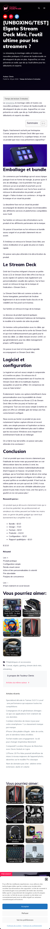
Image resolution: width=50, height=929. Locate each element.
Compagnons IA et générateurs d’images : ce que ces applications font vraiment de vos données (24, 713)
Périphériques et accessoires (18, 662)
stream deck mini (34, 665)
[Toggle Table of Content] (41, 123)
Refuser (25, 913)
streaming (10, 103)
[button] (46, 879)
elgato (16, 665)
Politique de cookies (14, 926)
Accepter (25, 906)
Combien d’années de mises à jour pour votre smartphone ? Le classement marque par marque (24, 724)
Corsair (9, 665)
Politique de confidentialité (32, 926)
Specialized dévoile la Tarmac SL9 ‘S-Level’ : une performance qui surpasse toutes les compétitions (25, 703)
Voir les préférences (25, 920)
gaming (22, 665)
